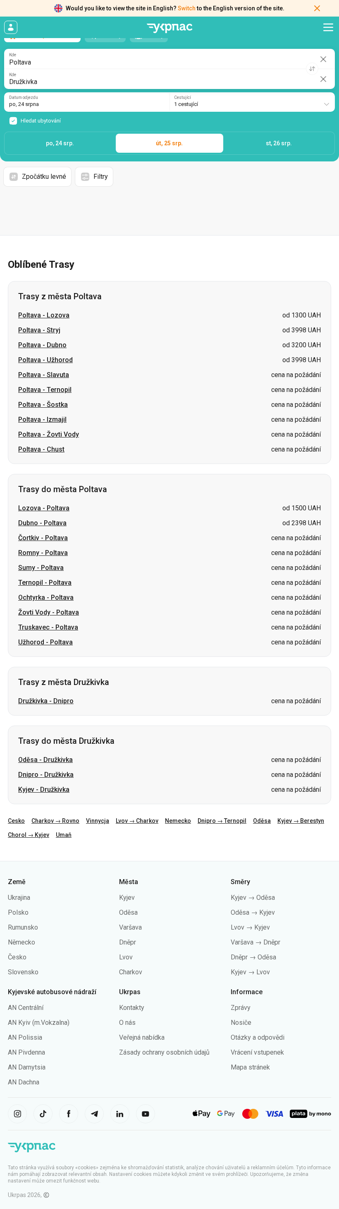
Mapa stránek (250, 1067)
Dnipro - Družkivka (46, 775)
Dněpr (127, 942)
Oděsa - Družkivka (45, 760)
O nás (127, 1022)
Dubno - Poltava (42, 523)
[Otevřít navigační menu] (328, 27)
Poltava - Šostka (43, 405)
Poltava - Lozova (43, 315)
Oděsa (262, 820)
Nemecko (178, 820)
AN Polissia (25, 1037)
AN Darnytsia (26, 1067)
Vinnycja (97, 820)
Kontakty (131, 1008)
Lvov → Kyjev (250, 927)
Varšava (130, 927)
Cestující (182, 98)
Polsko (18, 912)
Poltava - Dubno (42, 345)
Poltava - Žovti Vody (48, 434)
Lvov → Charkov (137, 820)
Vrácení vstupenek (257, 1052)
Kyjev (127, 897)
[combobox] (252, 102)
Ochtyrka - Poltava (46, 597)
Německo (21, 942)
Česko (17, 957)
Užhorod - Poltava (45, 642)
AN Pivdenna (26, 1052)
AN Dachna (23, 1082)
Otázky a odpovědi (257, 1037)
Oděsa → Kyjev (253, 912)
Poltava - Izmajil (42, 419)
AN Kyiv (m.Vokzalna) (38, 1022)
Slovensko (23, 972)
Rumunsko (23, 927)
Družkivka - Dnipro (46, 701)
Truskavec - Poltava (48, 627)
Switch (187, 8)
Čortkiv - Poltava (43, 538)
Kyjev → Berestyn (300, 820)
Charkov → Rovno (55, 820)
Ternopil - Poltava (45, 582)
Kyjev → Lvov (250, 972)
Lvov (126, 957)
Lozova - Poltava (43, 508)
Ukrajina (19, 897)
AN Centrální (25, 1008)
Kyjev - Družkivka (43, 789)
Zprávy (241, 1008)
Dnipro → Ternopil (222, 820)
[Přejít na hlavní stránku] (169, 28)
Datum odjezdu (23, 98)
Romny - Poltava (43, 553)
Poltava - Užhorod (45, 360)
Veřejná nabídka (142, 1037)
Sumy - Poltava (41, 568)
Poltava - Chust (41, 449)
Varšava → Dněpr (255, 942)
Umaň (64, 835)
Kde (12, 55)
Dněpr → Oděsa (253, 957)
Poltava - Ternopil (45, 390)
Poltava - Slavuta (43, 375)
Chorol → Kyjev (28, 835)
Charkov (130, 972)
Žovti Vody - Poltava (48, 612)
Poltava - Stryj (39, 330)
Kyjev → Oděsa (253, 897)
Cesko (16, 820)
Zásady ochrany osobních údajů (164, 1052)
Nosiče (241, 1022)
